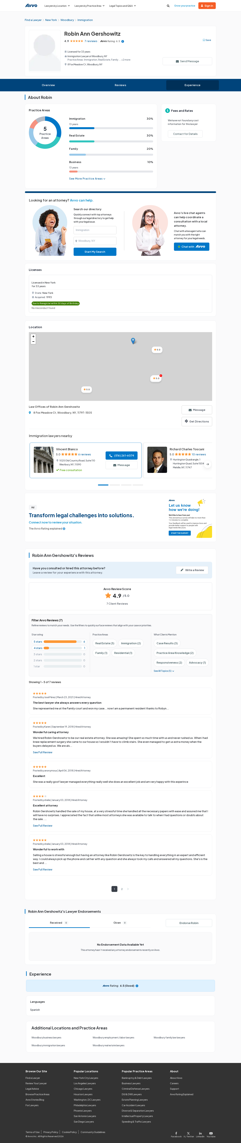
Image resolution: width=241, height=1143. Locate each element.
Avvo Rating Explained (181, 1094)
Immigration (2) (131, 643)
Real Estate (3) (104, 643)
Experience (192, 85)
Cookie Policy (69, 1132)
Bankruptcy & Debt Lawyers (137, 1077)
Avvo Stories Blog (35, 1099)
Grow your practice (184, 5)
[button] (133, 341)
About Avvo (176, 1077)
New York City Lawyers (86, 1077)
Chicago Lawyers (83, 1088)
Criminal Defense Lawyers (136, 1088)
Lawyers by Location (56, 5)
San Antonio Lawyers (85, 1116)
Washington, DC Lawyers (87, 1099)
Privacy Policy (50, 1132)
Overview (48, 85)
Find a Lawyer (33, 1077)
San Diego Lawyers (84, 1121)
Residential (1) (123, 653)
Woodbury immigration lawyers (48, 1045)
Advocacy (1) (197, 662)
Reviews (120, 85)
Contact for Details (185, 134)
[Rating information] (122, 41)
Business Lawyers (131, 1083)
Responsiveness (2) (169, 662)
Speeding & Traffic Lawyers (136, 1121)
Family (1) (101, 653)
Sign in (209, 5)
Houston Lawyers (83, 1094)
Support (174, 1088)
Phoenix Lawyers (83, 1110)
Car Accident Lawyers (133, 1105)
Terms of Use (33, 1132)
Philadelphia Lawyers (85, 1105)
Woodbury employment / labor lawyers (113, 1037)
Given (119, 922)
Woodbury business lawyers (46, 1037)
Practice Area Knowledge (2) (175, 653)
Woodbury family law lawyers (169, 1037)
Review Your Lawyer (36, 1083)
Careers (174, 1083)
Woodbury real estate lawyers (108, 1045)
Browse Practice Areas (38, 1094)
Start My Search (95, 251)
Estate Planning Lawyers (135, 1099)
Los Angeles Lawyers (85, 1083)
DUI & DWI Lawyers (132, 1094)
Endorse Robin (189, 923)
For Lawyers (32, 1105)
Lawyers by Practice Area (88, 5)
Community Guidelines (93, 1132)
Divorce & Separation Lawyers (138, 1110)
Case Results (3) (167, 643)
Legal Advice (32, 1088)
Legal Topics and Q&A (121, 5)
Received (58, 922)
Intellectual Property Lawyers (137, 1116)
